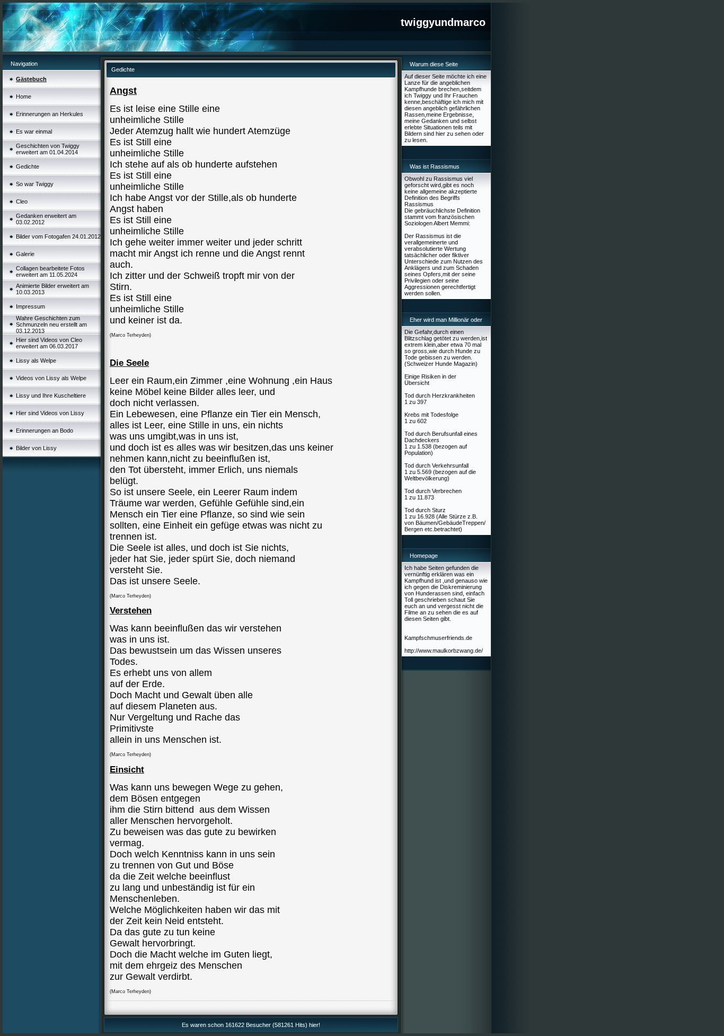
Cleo (22, 201)
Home (23, 96)
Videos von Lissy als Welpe (51, 378)
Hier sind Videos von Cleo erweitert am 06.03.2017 (49, 343)
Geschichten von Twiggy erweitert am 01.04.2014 (48, 149)
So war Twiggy (35, 184)
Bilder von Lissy (36, 448)
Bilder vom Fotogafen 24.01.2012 (58, 236)
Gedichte (27, 166)
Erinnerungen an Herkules (49, 114)
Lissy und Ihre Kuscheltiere (51, 395)
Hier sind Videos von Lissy (50, 413)
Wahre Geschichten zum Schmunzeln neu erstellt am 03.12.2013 (51, 324)
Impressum (30, 306)
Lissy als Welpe (36, 360)
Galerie (25, 254)
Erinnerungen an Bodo (44, 430)
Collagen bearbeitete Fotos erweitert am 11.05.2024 (50, 271)
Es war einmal (34, 131)
